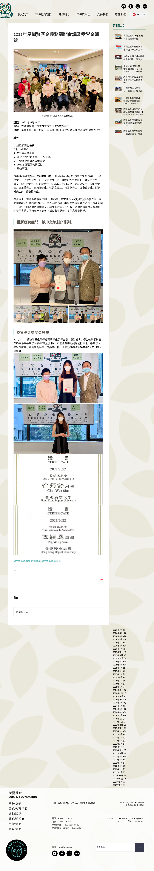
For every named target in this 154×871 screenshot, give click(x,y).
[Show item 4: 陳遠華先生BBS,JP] (78, 314)
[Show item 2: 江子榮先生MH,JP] (41, 314)
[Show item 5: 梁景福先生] (96, 314)
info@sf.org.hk (65, 847)
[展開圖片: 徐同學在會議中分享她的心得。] (58, 429)
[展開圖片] (58, 479)
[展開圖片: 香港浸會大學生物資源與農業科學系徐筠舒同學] (58, 378)
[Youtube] (123, 6)
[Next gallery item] (99, 267)
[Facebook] (130, 6)
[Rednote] (145, 6)
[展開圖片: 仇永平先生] (58, 267)
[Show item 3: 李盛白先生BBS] (59, 314)
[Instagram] (138, 6)
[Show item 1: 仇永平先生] (23, 314)
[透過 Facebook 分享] (15, 570)
